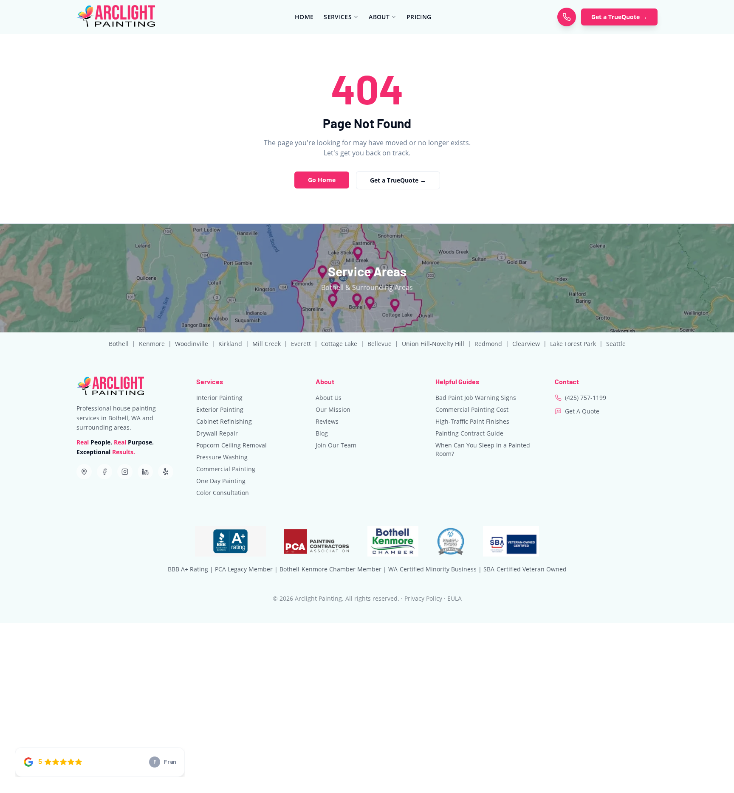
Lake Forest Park (573, 344)
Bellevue (379, 344)
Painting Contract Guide (469, 433)
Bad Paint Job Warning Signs (475, 398)
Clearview (526, 344)
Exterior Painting (219, 409)
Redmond (488, 344)
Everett (301, 344)
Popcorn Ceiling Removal (231, 445)
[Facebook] (104, 471)
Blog (322, 433)
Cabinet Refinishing (224, 421)
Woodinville (191, 344)
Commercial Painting (225, 469)
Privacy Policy (423, 598)
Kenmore (152, 344)
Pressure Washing (222, 457)
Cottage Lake (339, 344)
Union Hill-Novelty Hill (433, 344)
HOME (304, 17)
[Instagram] (125, 471)
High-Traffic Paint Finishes (472, 421)
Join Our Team (336, 445)
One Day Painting (221, 481)
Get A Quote (582, 411)
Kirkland (230, 344)
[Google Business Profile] (84, 471)
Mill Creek (266, 344)
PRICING (419, 17)
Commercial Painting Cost (471, 409)
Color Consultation (222, 493)
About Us (329, 398)
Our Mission (333, 409)
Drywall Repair (217, 433)
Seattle (616, 344)
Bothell (119, 344)
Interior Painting (219, 398)
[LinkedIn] (145, 471)
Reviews (327, 421)
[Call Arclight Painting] (566, 17)
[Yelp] (165, 471)
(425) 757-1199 (585, 398)
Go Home (322, 180)
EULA (454, 598)
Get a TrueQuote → (619, 17)
